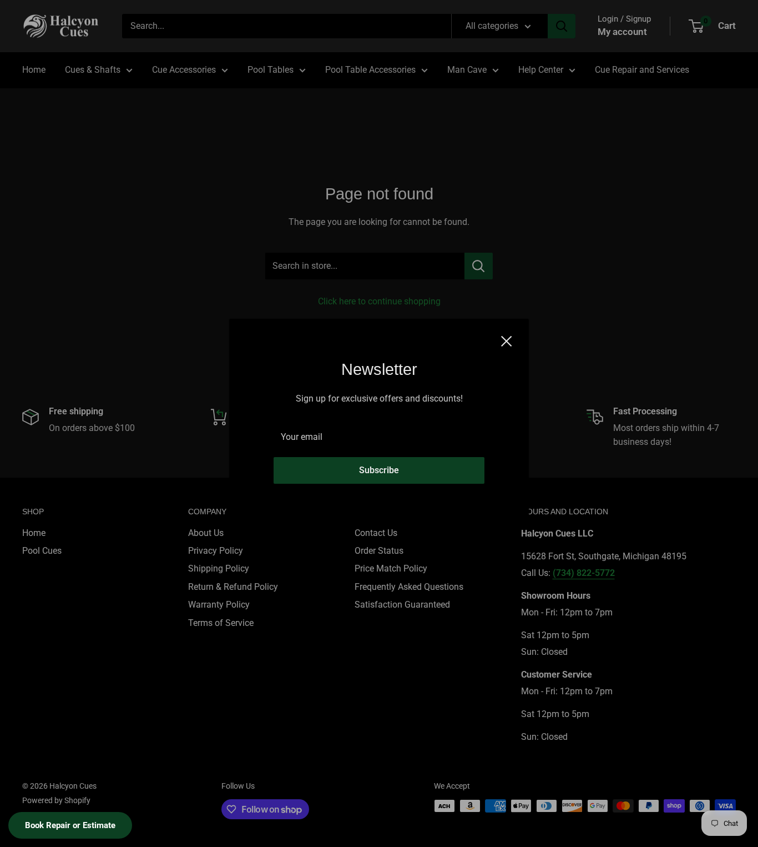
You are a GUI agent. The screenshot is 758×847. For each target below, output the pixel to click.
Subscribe (379, 470)
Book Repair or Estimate (70, 825)
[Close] (506, 340)
